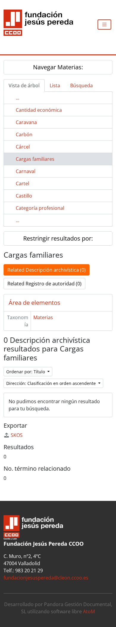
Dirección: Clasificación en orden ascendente (51, 383)
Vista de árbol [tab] (24, 85)
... (17, 97)
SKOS (17, 435)
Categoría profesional (40, 208)
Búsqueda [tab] (81, 85)
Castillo (24, 195)
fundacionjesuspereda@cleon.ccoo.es (46, 577)
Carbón (24, 134)
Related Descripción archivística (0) (46, 270)
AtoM (89, 611)
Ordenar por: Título (26, 371)
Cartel (22, 183)
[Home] (41, 24)
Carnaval (25, 171)
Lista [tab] (55, 85)
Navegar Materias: (58, 67)
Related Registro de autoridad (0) (44, 283)
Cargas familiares (35, 159)
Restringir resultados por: (58, 238)
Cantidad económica (39, 110)
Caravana (26, 122)
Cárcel (23, 146)
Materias (43, 317)
